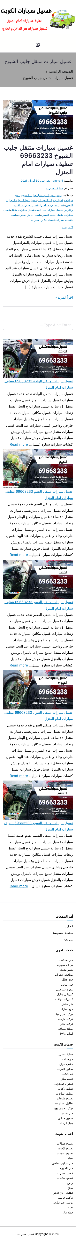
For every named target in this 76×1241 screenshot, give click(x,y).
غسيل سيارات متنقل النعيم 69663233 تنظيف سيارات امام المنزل (39, 494)
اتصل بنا (68, 926)
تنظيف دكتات (65, 1088)
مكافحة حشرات (64, 974)
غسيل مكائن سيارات (43, 219)
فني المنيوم (66, 1168)
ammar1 (58, 180)
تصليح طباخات (65, 1098)
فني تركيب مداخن (62, 1163)
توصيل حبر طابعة (63, 1202)
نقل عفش (67, 1004)
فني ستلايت (66, 960)
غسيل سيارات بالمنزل (51, 205)
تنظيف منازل (65, 1054)
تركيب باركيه (65, 1019)
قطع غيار (68, 1212)
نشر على (35, 180)
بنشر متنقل (66, 969)
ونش (70, 1183)
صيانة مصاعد (65, 1028)
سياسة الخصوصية (63, 932)
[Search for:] (38, 325)
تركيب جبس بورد (63, 1108)
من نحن (68, 939)
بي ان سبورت (65, 964)
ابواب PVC (66, 1033)
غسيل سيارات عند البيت (49, 209)
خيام (70, 1207)
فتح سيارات (66, 1009)
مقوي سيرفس (64, 989)
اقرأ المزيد (65, 297)
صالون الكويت (65, 1069)
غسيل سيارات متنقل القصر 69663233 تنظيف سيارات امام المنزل (38, 605)
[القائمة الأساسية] (38, 45)
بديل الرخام (66, 1123)
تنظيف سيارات (54, 188)
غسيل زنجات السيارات (50, 200)
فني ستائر (67, 1113)
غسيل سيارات (65, 1173)
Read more (19, 443)
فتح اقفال (67, 979)
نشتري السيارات (63, 1083)
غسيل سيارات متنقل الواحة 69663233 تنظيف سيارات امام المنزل (38, 384)
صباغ (70, 1187)
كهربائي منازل (65, 994)
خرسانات (67, 1059)
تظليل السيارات (64, 1103)
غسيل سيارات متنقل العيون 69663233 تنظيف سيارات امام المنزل (38, 715)
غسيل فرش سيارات (28, 214)
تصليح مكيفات (65, 1177)
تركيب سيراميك (64, 1014)
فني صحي (67, 984)
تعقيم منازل (66, 1078)
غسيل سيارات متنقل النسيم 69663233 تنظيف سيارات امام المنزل (38, 826)
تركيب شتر (66, 1023)
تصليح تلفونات (65, 1153)
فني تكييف (67, 1073)
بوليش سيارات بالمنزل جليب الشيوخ (42, 195)
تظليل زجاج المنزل (62, 1192)
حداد (70, 1158)
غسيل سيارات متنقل (22, 209)
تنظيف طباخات (64, 1093)
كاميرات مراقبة (64, 999)
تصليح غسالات (65, 1143)
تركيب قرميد (65, 1197)
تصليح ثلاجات (65, 1148)
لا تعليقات (67, 227)
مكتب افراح (66, 1064)
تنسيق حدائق (65, 1118)
